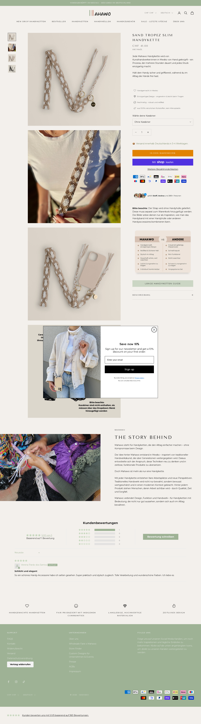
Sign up (129, 369)
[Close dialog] (154, 329)
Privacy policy (139, 378)
